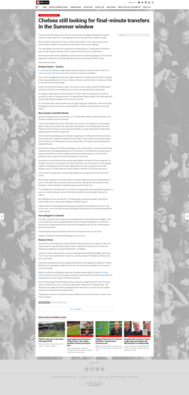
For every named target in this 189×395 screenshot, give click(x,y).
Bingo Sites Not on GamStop (129, 7)
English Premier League (58, 7)
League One (87, 7)
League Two (99, 7)
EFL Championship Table (118, 377)
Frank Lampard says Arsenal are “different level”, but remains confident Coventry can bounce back (78, 342)
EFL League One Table (86, 377)
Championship (75, 7)
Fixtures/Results (133, 377)
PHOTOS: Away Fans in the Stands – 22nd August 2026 (51, 340)
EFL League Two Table (101, 377)
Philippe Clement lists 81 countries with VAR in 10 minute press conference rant (108, 341)
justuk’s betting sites (94, 385)
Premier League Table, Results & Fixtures (64, 377)
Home (45, 7)
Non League (111, 7)
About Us (146, 7)
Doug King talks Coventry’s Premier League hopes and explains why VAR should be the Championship (137, 341)
